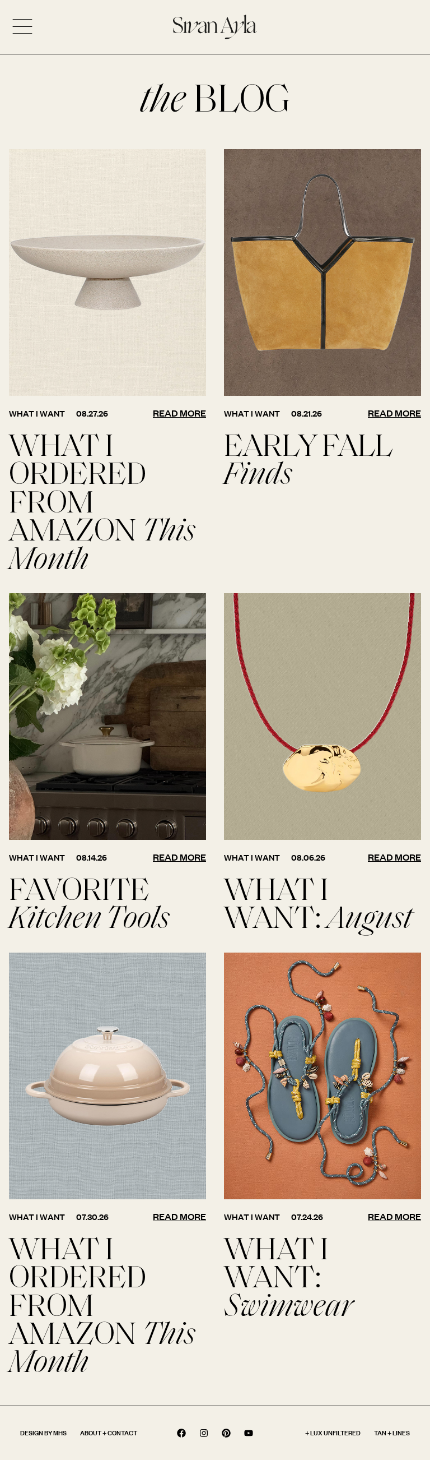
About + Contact (108, 1433)
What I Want (37, 413)
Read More (179, 413)
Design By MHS (43, 1433)
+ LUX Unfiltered (333, 1433)
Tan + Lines (392, 1433)
